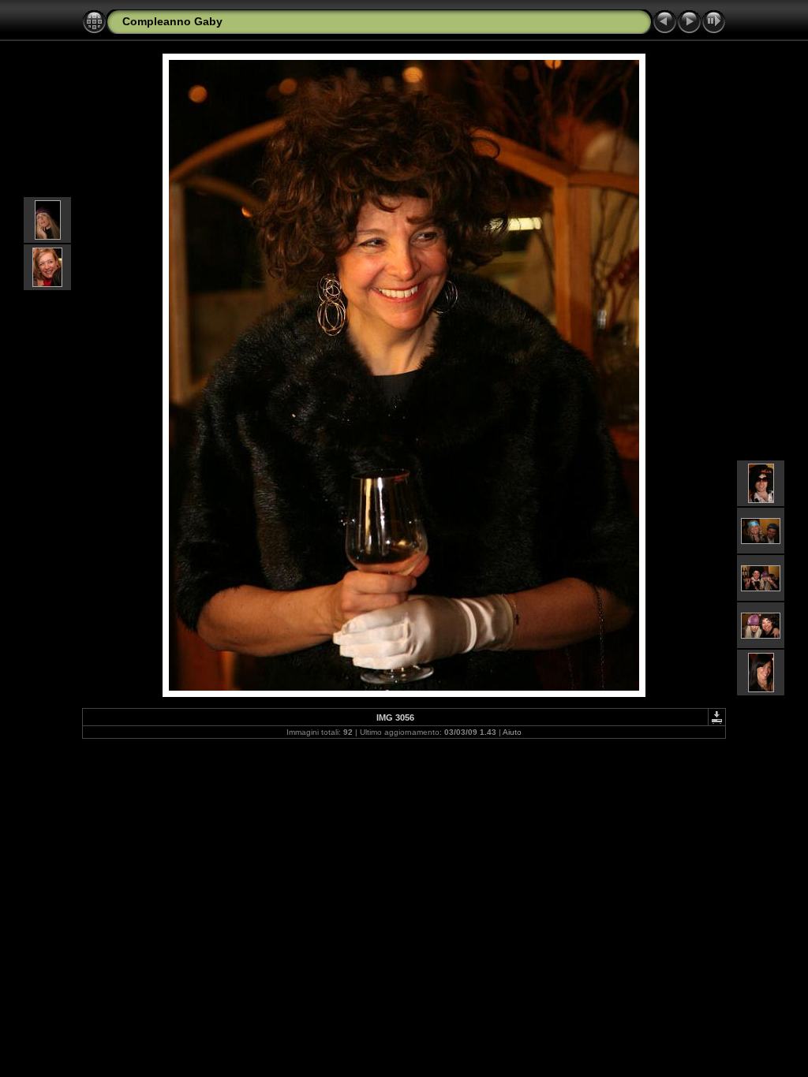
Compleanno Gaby (172, 21)
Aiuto (512, 732)
